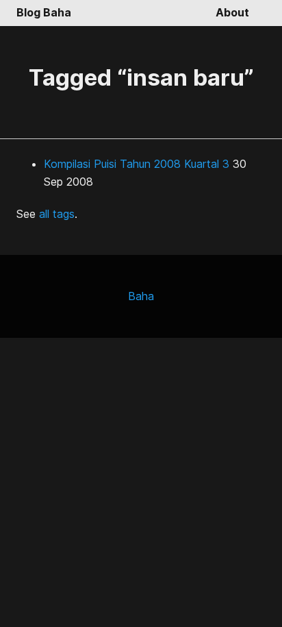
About (232, 12)
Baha (141, 296)
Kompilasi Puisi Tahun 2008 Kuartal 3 (136, 164)
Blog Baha (43, 12)
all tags (57, 214)
